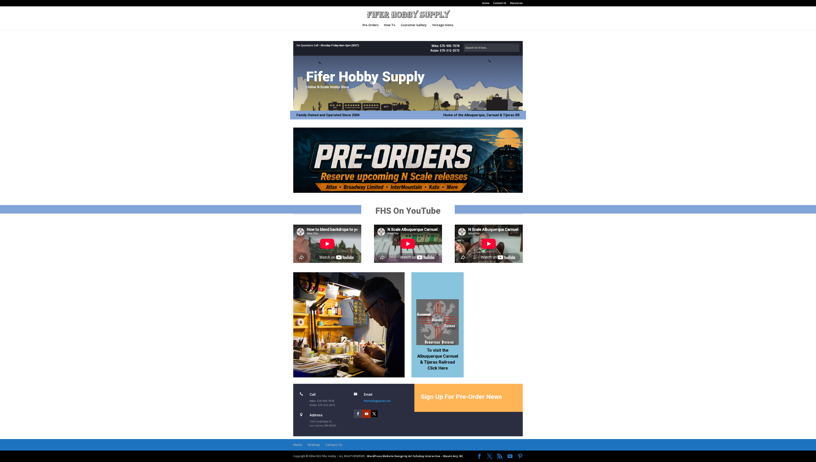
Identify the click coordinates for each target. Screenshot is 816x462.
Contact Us (499, 3)
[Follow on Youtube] (366, 414)
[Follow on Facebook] (358, 414)
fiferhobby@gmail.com (377, 401)
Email (368, 395)
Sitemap (313, 445)
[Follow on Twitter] (374, 413)
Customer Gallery (414, 25)
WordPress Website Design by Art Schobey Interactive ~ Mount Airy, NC (415, 456)
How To (389, 25)
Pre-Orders (370, 25)
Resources (516, 3)
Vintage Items (442, 25)
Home (485, 3)
